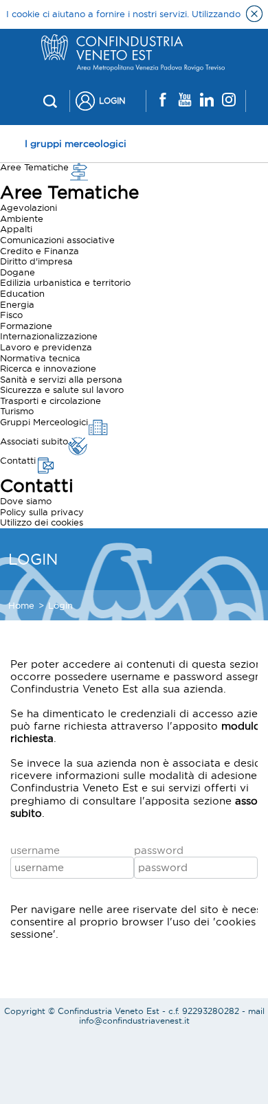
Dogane (17, 272)
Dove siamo (26, 501)
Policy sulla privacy (42, 512)
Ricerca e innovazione (48, 368)
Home (21, 605)
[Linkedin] (207, 100)
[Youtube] (185, 100)
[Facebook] (163, 100)
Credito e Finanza (39, 251)
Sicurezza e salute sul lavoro (62, 389)
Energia (17, 304)
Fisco (11, 314)
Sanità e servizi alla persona (61, 379)
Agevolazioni (28, 207)
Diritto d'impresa (36, 261)
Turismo (17, 411)
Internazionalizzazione (49, 336)
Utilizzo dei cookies (41, 522)
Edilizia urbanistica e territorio (65, 282)
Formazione (26, 325)
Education (22, 293)
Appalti (16, 229)
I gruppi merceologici (75, 143)
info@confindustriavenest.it (134, 1020)
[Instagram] (229, 100)
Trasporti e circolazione (50, 400)
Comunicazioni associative (57, 240)
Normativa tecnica (40, 358)
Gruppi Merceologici (44, 422)
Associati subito (34, 441)
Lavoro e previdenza (46, 347)
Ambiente (21, 218)
